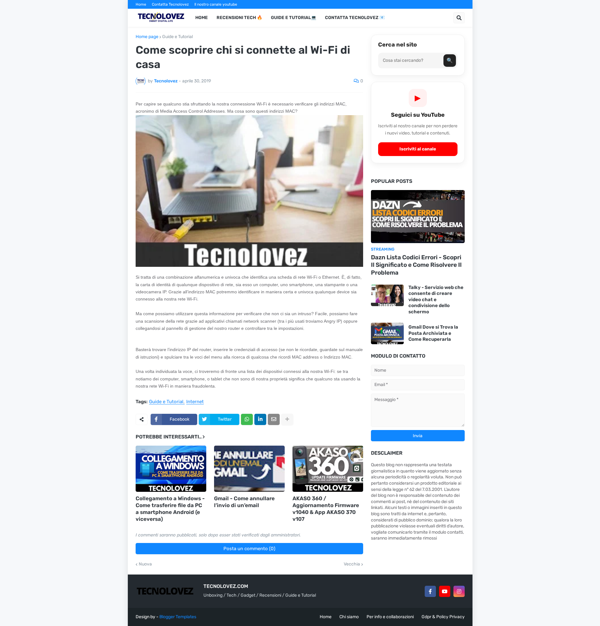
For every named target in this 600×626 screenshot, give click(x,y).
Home (141, 4)
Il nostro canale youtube (215, 4)
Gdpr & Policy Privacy (443, 616)
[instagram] (459, 591)
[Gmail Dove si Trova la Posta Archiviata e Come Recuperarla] (387, 333)
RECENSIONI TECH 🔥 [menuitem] (239, 17)
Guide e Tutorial (177, 37)
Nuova (145, 564)
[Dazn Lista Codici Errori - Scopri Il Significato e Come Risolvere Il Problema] (418, 216)
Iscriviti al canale (417, 149)
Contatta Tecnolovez (170, 4)
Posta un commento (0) (249, 548)
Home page (147, 37)
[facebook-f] (430, 591)
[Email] (274, 419)
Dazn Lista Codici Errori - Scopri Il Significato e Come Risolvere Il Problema (416, 265)
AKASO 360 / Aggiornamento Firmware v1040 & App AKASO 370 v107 (325, 508)
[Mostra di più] (287, 419)
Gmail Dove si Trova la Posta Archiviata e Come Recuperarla (433, 333)
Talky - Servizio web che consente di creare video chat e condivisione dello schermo (435, 300)
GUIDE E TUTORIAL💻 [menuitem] (293, 17)
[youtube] (444, 591)
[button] (459, 17)
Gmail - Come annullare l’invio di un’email (244, 501)
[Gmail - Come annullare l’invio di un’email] (249, 469)
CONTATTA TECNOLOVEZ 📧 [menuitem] (355, 17)
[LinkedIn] (260, 419)
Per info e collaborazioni (390, 616)
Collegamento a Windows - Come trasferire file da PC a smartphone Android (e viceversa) (170, 508)
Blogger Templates (177, 616)
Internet (195, 401)
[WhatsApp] (247, 419)
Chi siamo (349, 616)
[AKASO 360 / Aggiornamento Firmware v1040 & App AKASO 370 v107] (327, 469)
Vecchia (352, 564)
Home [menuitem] (201, 17)
